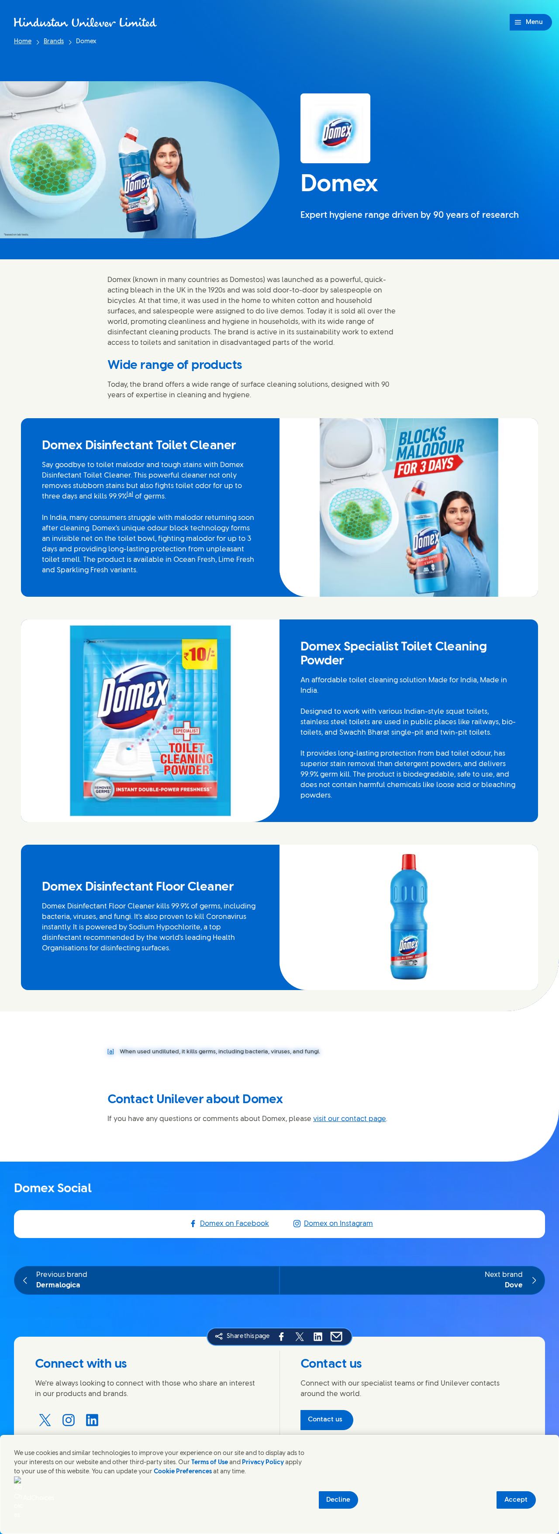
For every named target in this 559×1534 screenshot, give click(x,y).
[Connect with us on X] (45, 1420)
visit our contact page (349, 1119)
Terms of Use (209, 1462)
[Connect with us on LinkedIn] (92, 1420)
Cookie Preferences (183, 1472)
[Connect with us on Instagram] (68, 1420)
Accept (516, 1499)
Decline (338, 1499)
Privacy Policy (263, 1462)
